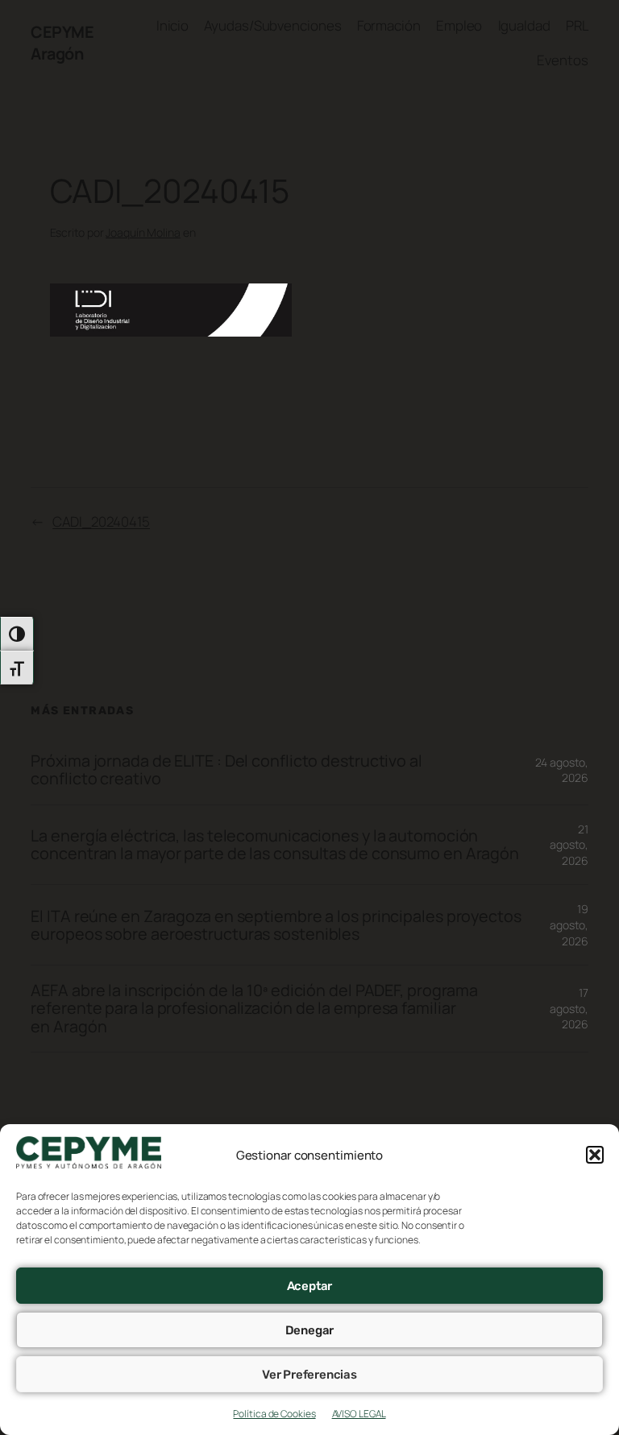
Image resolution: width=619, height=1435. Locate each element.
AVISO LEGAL (359, 1414)
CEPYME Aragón (62, 43)
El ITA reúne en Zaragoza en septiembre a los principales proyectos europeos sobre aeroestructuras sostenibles (276, 925)
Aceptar (310, 1286)
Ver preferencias (309, 1374)
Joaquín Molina (143, 232)
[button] (595, 1155)
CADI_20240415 (101, 521)
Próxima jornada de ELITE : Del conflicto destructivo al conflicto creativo (226, 770)
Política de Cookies (274, 1414)
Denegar (309, 1330)
